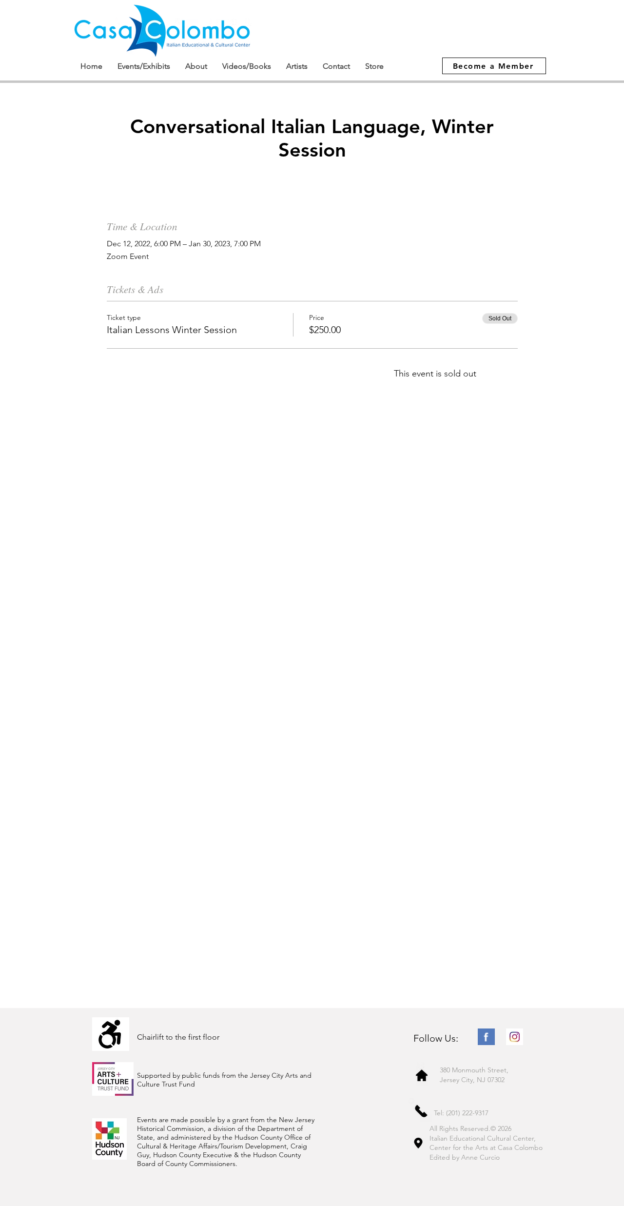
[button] (143, 66)
